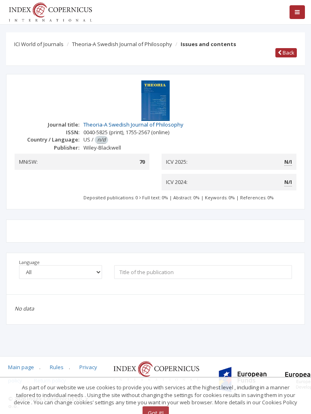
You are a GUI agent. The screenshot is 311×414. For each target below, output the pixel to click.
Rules (57, 367)
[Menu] (297, 12)
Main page (21, 367)
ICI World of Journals (39, 44)
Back (287, 52)
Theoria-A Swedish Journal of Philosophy (122, 44)
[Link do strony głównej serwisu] (50, 11)
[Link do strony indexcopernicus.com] (156, 370)
